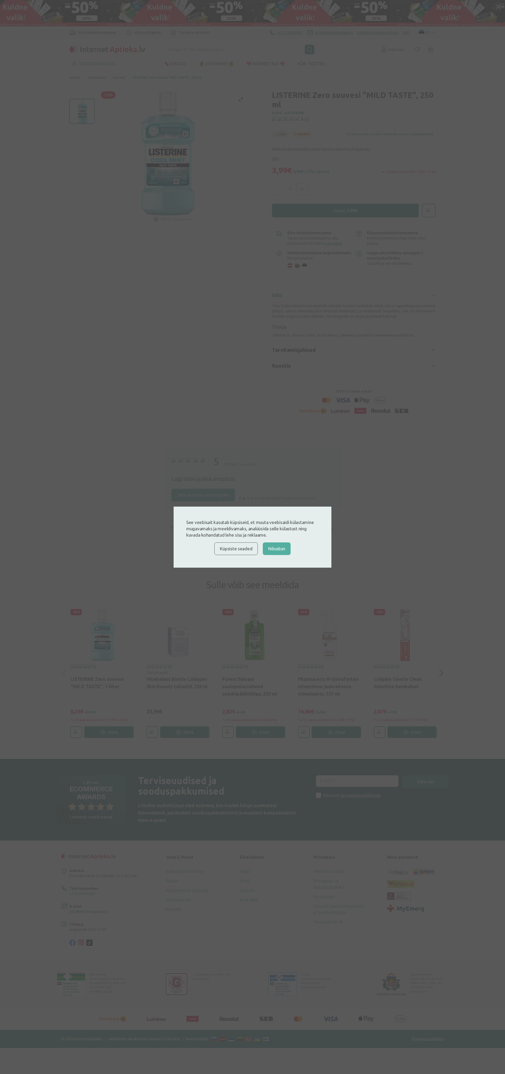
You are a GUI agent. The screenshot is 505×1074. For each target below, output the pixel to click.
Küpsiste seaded (236, 548)
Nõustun (276, 548)
